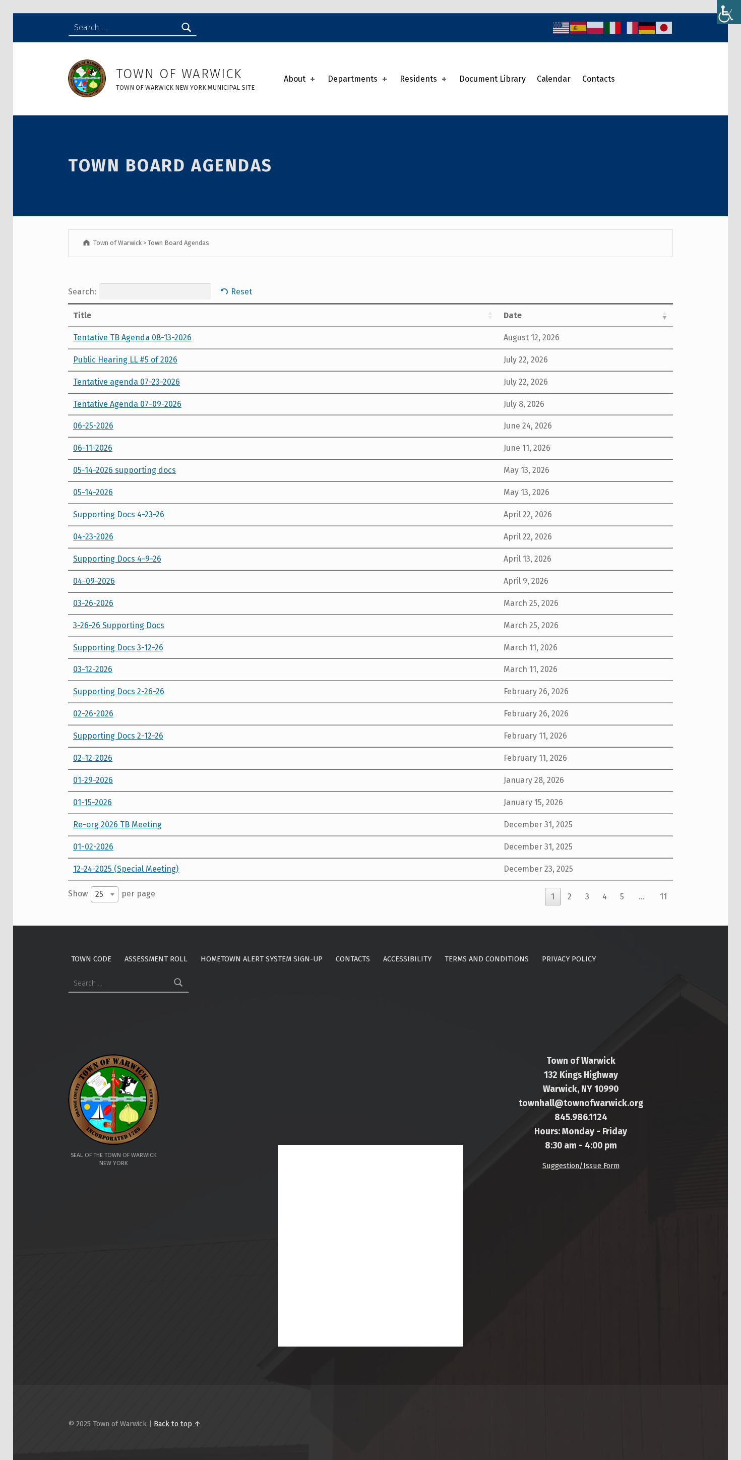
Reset (241, 291)
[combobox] (104, 894)
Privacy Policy (569, 958)
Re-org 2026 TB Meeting (117, 824)
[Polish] (595, 27)
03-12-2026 (92, 669)
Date (513, 315)
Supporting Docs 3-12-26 (118, 647)
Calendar (554, 79)
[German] (647, 27)
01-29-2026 (93, 780)
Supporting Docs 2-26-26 (118, 691)
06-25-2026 (93, 426)
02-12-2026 (92, 758)
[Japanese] (664, 27)
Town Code (91, 958)
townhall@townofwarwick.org (581, 1103)
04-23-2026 (93, 536)
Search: (82, 291)
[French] (630, 27)
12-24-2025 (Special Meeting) (125, 869)
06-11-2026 (92, 448)
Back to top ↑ (177, 1423)
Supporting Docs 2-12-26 (118, 736)
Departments (353, 79)
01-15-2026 (92, 802)
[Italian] (613, 27)
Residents (418, 79)
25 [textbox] (99, 894)
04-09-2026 (94, 581)
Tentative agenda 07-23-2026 (126, 382)
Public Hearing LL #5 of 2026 (125, 359)
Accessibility (407, 958)
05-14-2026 (93, 492)
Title (82, 315)
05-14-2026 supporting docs (124, 470)
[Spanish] (578, 27)
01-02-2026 (93, 846)
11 (663, 896)
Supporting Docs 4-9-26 (117, 559)
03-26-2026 (93, 603)
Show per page (111, 894)
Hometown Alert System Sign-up (262, 958)
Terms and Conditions (487, 958)
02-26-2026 (93, 713)
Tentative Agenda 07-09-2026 (127, 404)
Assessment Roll (156, 958)
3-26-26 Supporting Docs (118, 625)
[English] (561, 27)
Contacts (598, 79)
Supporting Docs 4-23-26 (118, 514)
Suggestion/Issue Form (581, 1165)
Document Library (492, 79)
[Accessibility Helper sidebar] (729, 12)
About (294, 79)
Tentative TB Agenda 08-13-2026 (132, 337)
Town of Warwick (179, 74)
